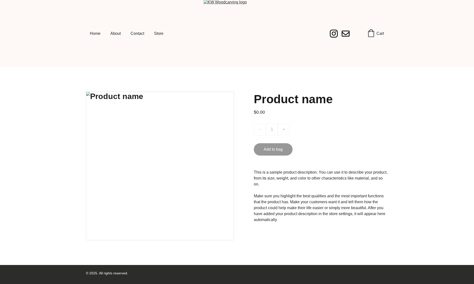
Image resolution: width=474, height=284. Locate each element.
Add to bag (273, 149)
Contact (137, 33)
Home (95, 33)
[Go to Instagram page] (336, 34)
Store (158, 33)
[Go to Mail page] (346, 34)
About (115, 33)
